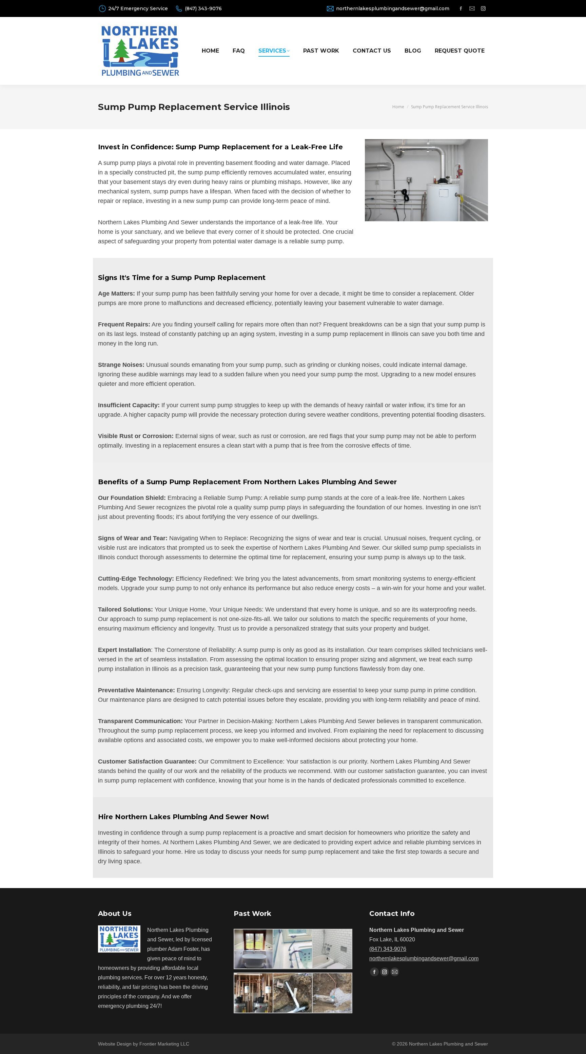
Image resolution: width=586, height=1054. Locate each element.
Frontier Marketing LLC (164, 1044)
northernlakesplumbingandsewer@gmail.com (392, 8)
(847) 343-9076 (203, 8)
